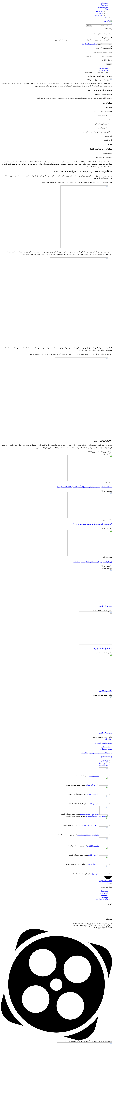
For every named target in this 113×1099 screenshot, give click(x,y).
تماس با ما (104, 17)
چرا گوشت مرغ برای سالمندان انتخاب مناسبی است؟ (92, 562)
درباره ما (104, 5)
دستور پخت (99, 11)
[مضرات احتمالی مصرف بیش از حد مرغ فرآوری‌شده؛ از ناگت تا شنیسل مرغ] (89, 480)
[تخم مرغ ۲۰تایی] (95, 728)
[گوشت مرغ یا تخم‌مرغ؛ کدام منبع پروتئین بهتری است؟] (89, 518)
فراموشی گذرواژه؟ (89, 44)
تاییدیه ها (105, 897)
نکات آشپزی (98, 15)
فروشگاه (104, 3)
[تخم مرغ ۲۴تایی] (95, 686)
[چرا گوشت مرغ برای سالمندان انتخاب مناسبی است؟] (89, 555)
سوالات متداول (102, 7)
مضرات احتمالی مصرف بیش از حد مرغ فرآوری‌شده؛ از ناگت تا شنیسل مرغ (84, 487)
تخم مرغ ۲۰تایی (105, 733)
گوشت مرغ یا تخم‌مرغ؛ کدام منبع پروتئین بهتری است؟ (92, 524)
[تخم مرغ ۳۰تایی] (95, 602)
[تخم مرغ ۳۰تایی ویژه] (95, 644)
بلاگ (106, 9)
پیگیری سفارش (102, 899)
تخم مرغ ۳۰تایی (105, 606)
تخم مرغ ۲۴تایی (105, 690)
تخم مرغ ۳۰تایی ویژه (103, 648)
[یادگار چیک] (107, 21)
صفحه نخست (103, 68)
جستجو (89, 25)
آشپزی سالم (98, 13)
